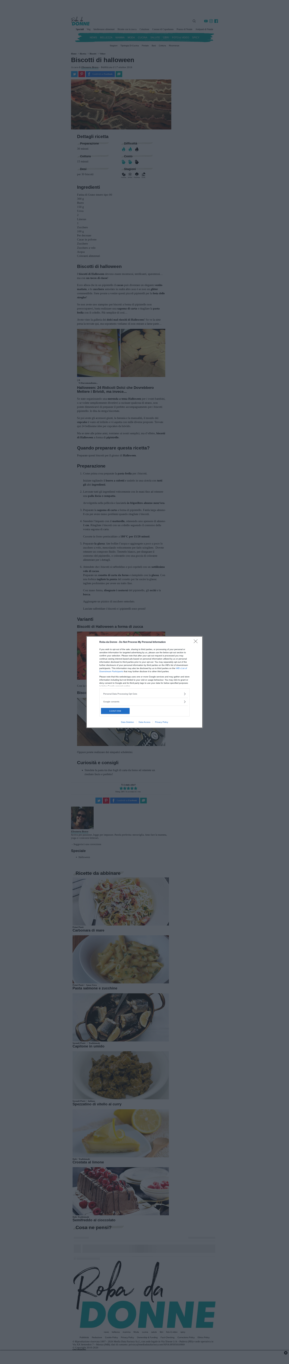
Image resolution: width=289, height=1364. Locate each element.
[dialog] (144, 682)
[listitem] (144, 693)
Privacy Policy (161, 722)
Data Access (144, 722)
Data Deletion (127, 722)
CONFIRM (115, 711)
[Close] (196, 642)
